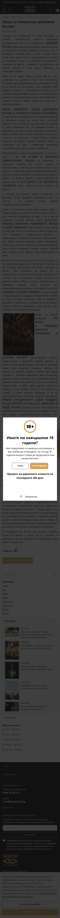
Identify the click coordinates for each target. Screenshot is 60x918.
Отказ (20, 466)
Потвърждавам (39, 466)
